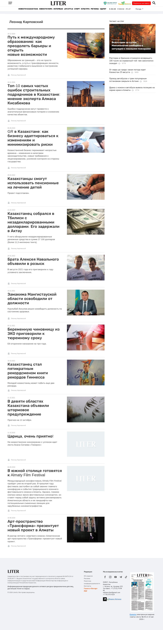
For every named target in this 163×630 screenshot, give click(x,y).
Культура (85, 9)
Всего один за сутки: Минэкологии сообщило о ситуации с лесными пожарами (131, 45)
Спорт (77, 9)
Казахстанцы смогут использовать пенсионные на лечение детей (33, 182)
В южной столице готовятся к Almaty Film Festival (35, 472)
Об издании (88, 576)
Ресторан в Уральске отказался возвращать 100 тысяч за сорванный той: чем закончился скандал (131, 60)
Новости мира (45, 9)
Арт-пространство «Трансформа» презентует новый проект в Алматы (33, 525)
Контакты (87, 586)
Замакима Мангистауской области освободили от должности (32, 298)
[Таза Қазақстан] (125, 3)
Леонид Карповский (18, 75)
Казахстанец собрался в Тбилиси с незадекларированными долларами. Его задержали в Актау (33, 222)
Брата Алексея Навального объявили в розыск (33, 261)
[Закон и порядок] (110, 3)
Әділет (103, 9)
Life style (68, 9)
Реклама (87, 578)
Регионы (95, 9)
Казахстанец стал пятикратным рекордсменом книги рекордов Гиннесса (28, 370)
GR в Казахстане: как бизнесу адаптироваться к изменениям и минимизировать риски (33, 138)
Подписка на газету (141, 3)
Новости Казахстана (28, 9)
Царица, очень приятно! (30, 436)
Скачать (133, 614)
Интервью (58, 9)
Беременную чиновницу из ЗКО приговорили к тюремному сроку (34, 333)
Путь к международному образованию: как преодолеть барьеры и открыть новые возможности (31, 46)
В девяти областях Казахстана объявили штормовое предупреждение (28, 407)
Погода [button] (139, 9)
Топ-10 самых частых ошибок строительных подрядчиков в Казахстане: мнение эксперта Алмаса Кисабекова (34, 94)
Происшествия (117, 39)
